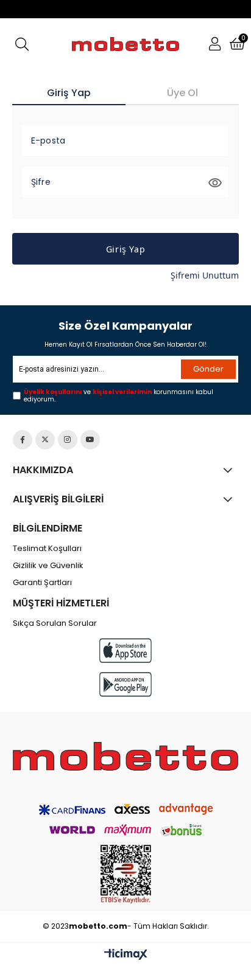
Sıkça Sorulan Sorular (55, 623)
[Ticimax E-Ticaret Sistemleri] (125, 955)
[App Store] (125, 650)
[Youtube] (90, 439)
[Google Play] (125, 684)
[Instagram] (67, 439)
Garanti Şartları (42, 582)
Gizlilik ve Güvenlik (48, 565)
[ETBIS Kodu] (126, 874)
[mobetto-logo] (126, 756)
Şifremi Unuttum (205, 275)
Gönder (208, 369)
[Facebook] (22, 439)
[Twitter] (45, 439)
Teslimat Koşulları (47, 548)
